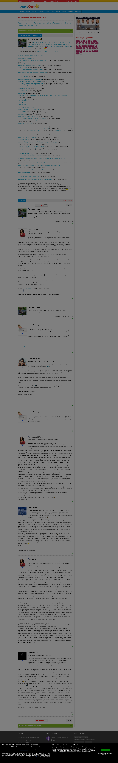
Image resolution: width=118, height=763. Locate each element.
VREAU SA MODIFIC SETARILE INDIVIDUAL (105, 754)
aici (36, 756)
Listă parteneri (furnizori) (57, 752)
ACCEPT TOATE (105, 749)
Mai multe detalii (24, 750)
